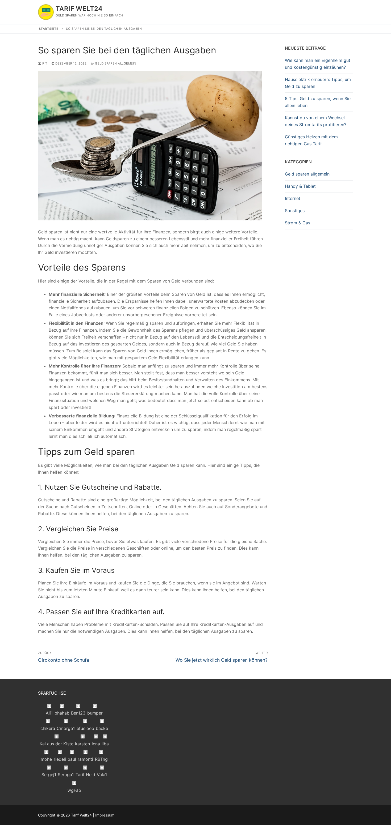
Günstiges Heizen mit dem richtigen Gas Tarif (311, 140)
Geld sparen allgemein (115, 63)
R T (44, 63)
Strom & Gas (297, 222)
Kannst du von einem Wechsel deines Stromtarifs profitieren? (315, 121)
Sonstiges (295, 210)
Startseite (49, 29)
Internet (292, 198)
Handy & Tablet (300, 186)
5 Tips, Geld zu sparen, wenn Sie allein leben (318, 102)
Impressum (104, 815)
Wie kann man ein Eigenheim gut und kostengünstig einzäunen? (317, 64)
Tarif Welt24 (79, 8)
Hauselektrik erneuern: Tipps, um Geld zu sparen (318, 83)
